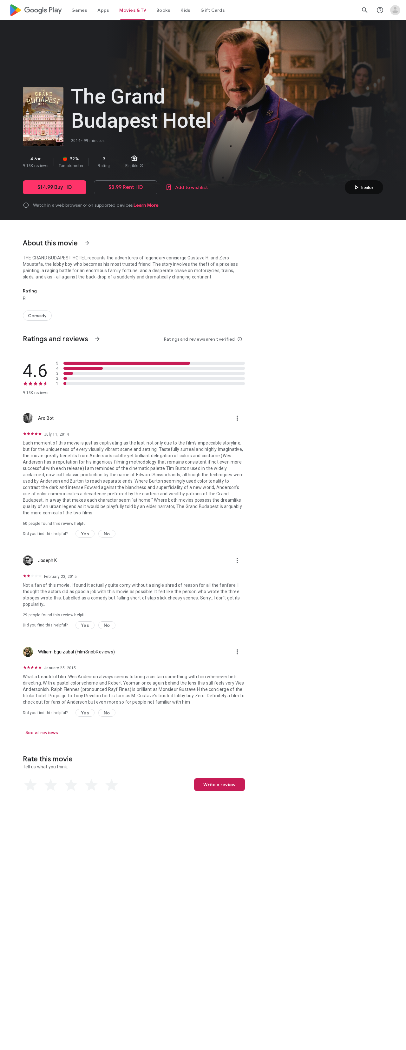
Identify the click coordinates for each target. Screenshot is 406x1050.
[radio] (30, 785)
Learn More (146, 205)
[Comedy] (37, 315)
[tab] (79, 10)
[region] (136, 162)
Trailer (363, 187)
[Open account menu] (395, 10)
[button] (85, 534)
